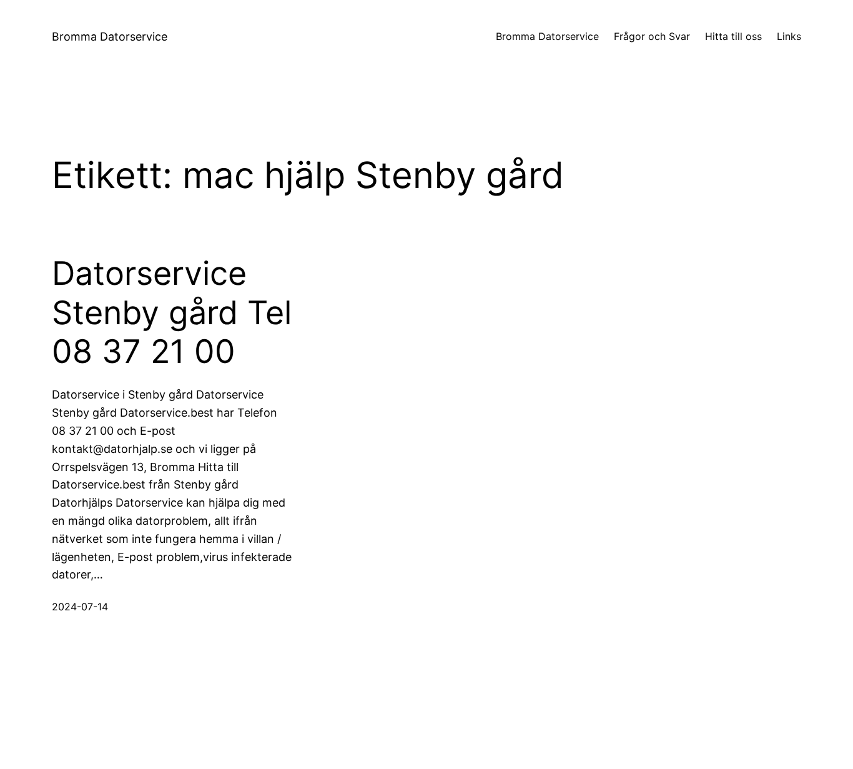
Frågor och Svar (652, 36)
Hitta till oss (733, 36)
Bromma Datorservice (109, 36)
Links (789, 36)
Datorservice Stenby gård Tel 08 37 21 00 (172, 312)
